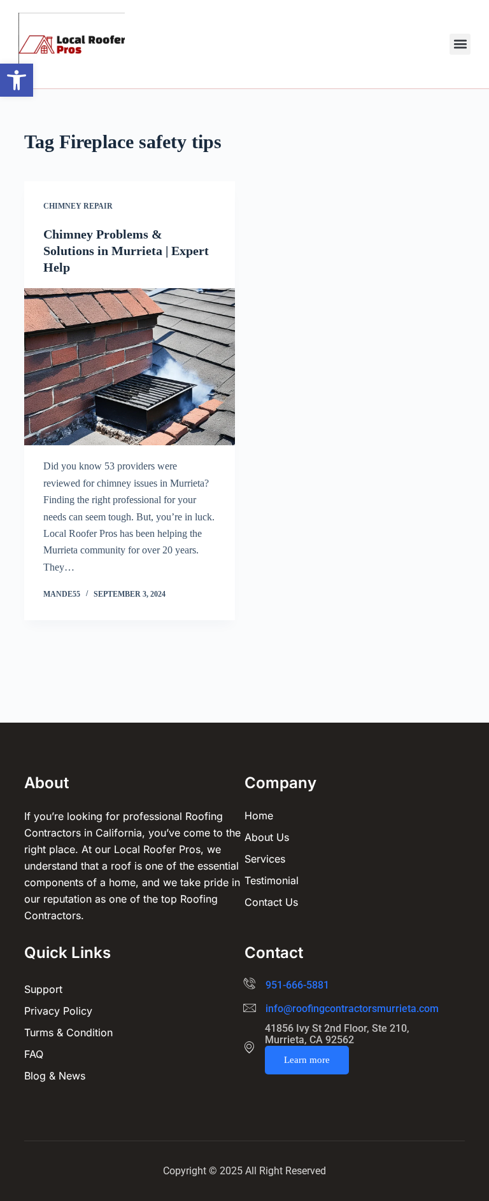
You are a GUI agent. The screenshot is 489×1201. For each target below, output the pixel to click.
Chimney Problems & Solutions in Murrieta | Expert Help (126, 250)
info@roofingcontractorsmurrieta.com (352, 1009)
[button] (16, 80)
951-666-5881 (297, 985)
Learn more (307, 1060)
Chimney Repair (78, 206)
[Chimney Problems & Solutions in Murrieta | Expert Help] (129, 367)
